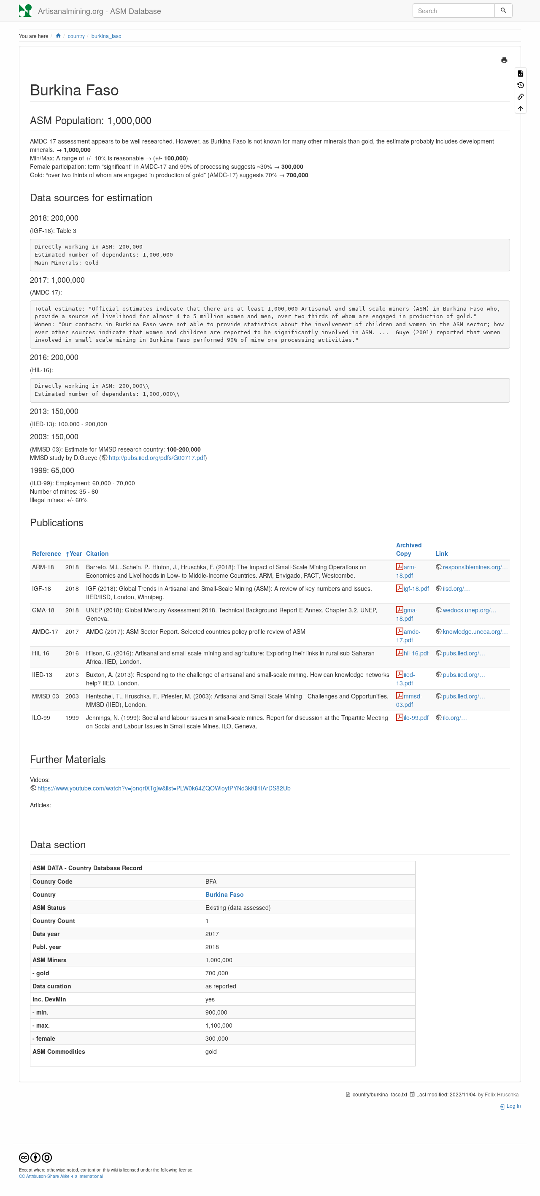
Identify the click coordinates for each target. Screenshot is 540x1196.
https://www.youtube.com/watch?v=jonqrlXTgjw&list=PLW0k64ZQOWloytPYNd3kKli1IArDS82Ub (164, 788)
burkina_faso (107, 35)
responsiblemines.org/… (475, 567)
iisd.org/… (456, 588)
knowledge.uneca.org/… (475, 631)
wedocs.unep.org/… (470, 610)
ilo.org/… (455, 717)
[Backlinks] (520, 96)
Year (76, 553)
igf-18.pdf (416, 588)
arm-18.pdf (406, 571)
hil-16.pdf (416, 653)
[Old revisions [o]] (520, 84)
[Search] (503, 10)
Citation (97, 553)
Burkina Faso (224, 894)
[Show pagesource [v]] (520, 73)
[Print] (504, 59)
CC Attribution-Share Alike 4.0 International (61, 1176)
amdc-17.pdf (408, 635)
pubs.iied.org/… (464, 653)
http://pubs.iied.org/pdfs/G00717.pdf (157, 457)
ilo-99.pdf (416, 717)
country (76, 35)
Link (441, 553)
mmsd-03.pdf (409, 700)
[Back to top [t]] (520, 107)
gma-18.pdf (407, 614)
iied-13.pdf (405, 678)
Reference (46, 553)
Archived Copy (409, 549)
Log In (513, 1105)
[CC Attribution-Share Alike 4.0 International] (35, 1156)
